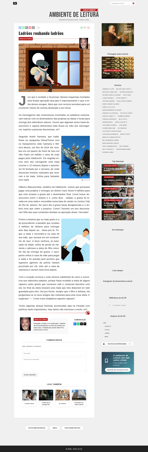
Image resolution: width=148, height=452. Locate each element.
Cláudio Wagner (108, 98)
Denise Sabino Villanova (110, 104)
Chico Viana (127, 95)
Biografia (127, 32)
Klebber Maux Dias (108, 128)
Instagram (127, 26)
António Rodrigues (126, 92)
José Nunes (123, 125)
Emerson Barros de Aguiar (111, 110)
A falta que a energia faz (46, 403)
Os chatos (62, 403)
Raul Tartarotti (108, 149)
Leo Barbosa (122, 128)
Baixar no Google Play (117, 370)
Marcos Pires (25, 39)
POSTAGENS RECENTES (36, 428)
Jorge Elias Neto (121, 122)
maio (106, 336)
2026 (104, 323)
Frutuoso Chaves (126, 113)
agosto (108, 326)
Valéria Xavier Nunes (123, 149)
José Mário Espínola (109, 125)
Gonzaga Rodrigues (109, 119)
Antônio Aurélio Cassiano (111, 95)
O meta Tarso (29, 403)
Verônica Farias (108, 152)
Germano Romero (124, 116)
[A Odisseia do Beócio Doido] (118, 208)
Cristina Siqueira (108, 101)
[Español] (88, 28)
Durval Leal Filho (108, 107)
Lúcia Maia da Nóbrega (110, 134)
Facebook (127, 29)
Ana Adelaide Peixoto (123, 89)
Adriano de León (108, 89)
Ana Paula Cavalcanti (109, 92)
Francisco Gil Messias (110, 113)
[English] (85, 28)
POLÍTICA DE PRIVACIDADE (117, 344)
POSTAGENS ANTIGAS (72, 428)
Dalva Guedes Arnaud (124, 101)
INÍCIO (55, 428)
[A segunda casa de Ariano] (118, 173)
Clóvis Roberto (121, 98)
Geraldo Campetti (108, 116)
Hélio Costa (123, 119)
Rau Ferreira (124, 146)
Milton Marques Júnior (110, 140)
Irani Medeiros (107, 122)
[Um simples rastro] (118, 185)
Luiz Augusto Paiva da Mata (111, 131)
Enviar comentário (30, 375)
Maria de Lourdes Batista (111, 137)
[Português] (81, 28)
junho (107, 333)
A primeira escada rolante (79, 403)
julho (107, 329)
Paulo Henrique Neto (109, 146)
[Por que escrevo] (118, 196)
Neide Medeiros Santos (110, 143)
